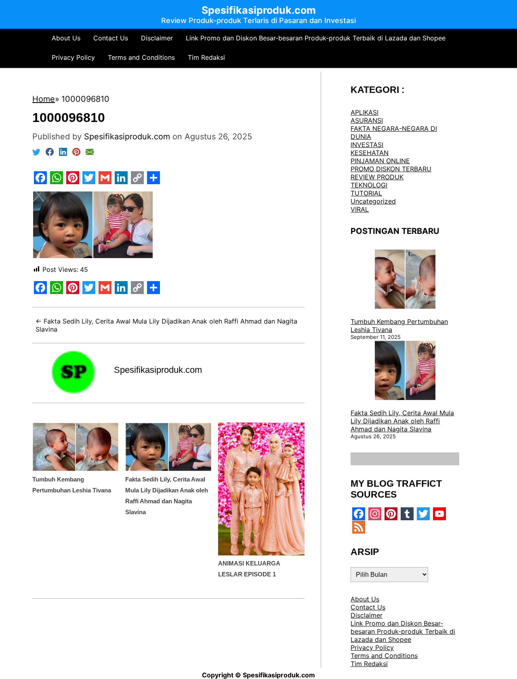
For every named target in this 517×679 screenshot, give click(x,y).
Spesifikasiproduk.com (158, 370)
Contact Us (110, 38)
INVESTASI (367, 145)
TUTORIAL (366, 193)
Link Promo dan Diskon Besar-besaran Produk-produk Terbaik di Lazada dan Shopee (316, 38)
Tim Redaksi (206, 57)
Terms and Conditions (141, 57)
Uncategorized (373, 201)
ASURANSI (367, 120)
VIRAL (360, 209)
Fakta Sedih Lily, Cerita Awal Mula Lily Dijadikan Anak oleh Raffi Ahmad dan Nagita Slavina (402, 421)
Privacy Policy (73, 57)
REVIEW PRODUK (377, 177)
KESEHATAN (370, 153)
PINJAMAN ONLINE (380, 161)
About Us (66, 38)
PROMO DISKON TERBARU (391, 169)
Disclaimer (157, 38)
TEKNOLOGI (369, 185)
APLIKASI (364, 112)
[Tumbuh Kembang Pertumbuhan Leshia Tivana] (405, 280)
